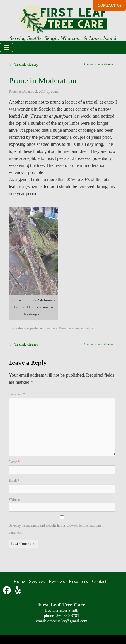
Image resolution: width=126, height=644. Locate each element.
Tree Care (56, 342)
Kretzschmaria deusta (97, 358)
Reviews (55, 597)
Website (16, 515)
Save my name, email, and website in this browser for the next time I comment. (59, 544)
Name (15, 477)
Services (32, 597)
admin (62, 92)
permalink (97, 342)
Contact (103, 597)
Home (13, 597)
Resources (79, 597)
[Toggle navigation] (6, 47)
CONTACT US (110, 6)
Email (14, 496)
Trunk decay (23, 64)
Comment (18, 409)
